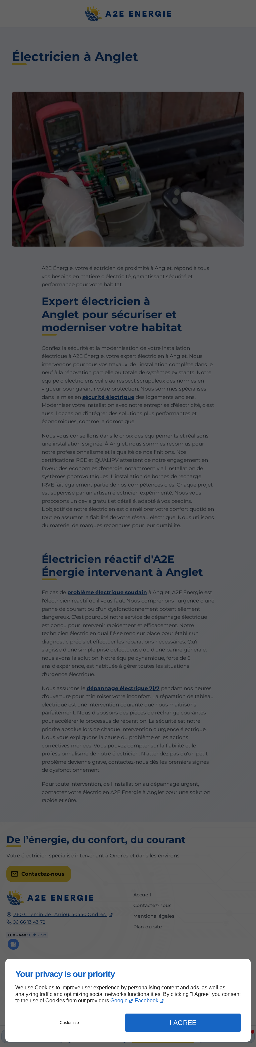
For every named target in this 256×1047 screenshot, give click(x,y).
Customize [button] (69, 1022)
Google (119, 1000)
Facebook (146, 1000)
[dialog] (128, 1000)
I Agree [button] (183, 1022)
